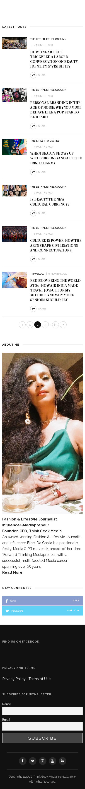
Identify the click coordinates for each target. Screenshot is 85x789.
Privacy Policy (14, 679)
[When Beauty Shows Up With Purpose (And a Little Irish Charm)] (14, 146)
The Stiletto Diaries (45, 140)
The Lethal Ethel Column (48, 39)
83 (55, 324)
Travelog (37, 273)
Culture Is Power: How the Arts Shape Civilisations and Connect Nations (56, 245)
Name (6, 704)
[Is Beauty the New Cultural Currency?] (14, 190)
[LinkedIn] (62, 761)
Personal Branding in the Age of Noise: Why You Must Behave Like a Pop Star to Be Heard (55, 109)
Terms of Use (39, 679)
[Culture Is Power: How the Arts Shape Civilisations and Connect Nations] (14, 233)
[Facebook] (23, 761)
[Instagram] (42, 761)
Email (6, 719)
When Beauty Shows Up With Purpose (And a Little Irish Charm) (56, 158)
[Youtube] (52, 761)
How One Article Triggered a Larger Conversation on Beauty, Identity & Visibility (54, 59)
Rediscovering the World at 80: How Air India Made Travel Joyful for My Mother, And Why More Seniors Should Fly (55, 290)
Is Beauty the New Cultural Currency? (49, 201)
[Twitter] (32, 761)
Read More (12, 572)
